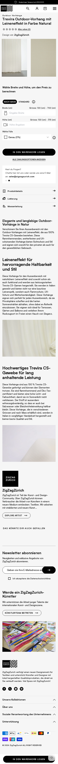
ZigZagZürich (21, 34)
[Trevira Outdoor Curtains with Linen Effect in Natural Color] (14, 58)
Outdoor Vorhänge (12, 15)
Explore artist (13, 515)
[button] (45, 8)
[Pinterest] (21, 689)
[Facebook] (4, 689)
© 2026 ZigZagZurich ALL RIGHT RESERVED (22, 745)
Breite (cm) (7, 108)
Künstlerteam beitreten (19, 613)
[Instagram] (16, 689)
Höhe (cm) (7, 120)
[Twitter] (10, 689)
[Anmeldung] (37, 8)
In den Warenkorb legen (29, 152)
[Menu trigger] (54, 8)
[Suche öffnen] (28, 8)
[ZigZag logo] (7, 9)
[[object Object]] (33, 101)
